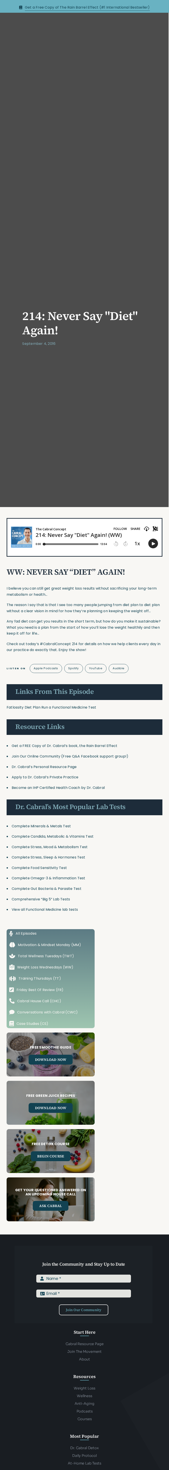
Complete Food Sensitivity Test (39, 867)
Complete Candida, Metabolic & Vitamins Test (53, 836)
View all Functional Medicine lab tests (45, 909)
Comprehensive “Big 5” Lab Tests (41, 899)
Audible (119, 668)
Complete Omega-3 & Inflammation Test (48, 878)
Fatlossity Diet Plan (23, 707)
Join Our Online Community (36, 756)
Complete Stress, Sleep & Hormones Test (48, 857)
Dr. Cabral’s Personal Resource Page (44, 766)
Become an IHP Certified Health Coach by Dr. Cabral (58, 787)
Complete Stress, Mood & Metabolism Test (50, 846)
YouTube (96, 668)
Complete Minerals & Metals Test (41, 826)
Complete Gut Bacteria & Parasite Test (46, 888)
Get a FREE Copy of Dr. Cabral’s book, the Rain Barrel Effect (64, 745)
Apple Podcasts (46, 668)
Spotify (73, 668)
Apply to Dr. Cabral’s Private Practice (45, 777)
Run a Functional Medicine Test (68, 707)
